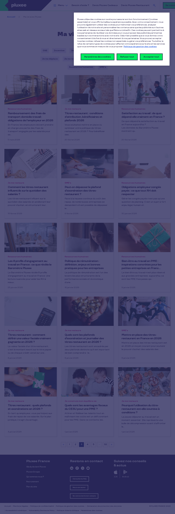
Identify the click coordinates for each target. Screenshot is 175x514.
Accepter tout (151, 57)
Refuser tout (127, 57)
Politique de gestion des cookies (140, 46)
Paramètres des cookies (97, 57)
